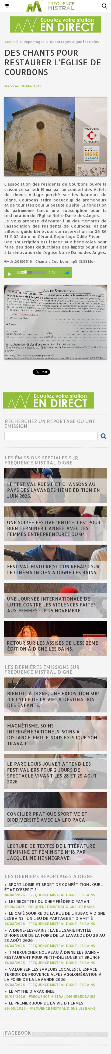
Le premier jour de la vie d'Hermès (46, 1003)
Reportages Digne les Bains (74, 42)
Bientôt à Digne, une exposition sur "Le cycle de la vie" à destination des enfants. (53, 699)
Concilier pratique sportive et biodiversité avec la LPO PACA (47, 817)
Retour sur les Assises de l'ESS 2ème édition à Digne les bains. (52, 646)
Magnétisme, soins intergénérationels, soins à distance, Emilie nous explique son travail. (52, 734)
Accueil (11, 42)
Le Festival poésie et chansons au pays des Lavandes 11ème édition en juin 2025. (53, 490)
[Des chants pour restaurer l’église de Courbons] (55, 99)
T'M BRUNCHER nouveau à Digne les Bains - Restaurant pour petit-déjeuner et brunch (52, 955)
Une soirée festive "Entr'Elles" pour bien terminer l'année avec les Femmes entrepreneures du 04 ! (53, 528)
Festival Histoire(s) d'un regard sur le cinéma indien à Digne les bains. (53, 569)
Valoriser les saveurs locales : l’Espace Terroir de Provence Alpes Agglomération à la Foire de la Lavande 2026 (53, 974)
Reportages (34, 42)
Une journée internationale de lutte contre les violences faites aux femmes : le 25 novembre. (51, 604)
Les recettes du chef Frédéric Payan (49, 901)
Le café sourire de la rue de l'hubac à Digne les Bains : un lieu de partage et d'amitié (54, 916)
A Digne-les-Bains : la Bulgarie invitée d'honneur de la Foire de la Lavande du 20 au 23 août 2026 (54, 935)
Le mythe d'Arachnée (32, 991)
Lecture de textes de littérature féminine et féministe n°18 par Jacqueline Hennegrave (51, 852)
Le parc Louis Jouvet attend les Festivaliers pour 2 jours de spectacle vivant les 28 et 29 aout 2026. (52, 773)
